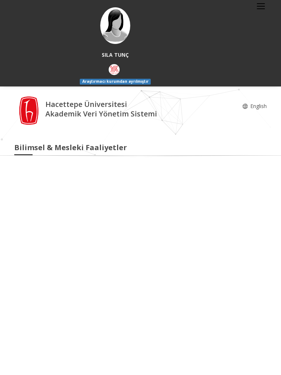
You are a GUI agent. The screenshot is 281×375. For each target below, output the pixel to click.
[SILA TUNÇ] (115, 25)
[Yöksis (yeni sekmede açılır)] (114, 69)
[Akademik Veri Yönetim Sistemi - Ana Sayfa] (29, 109)
